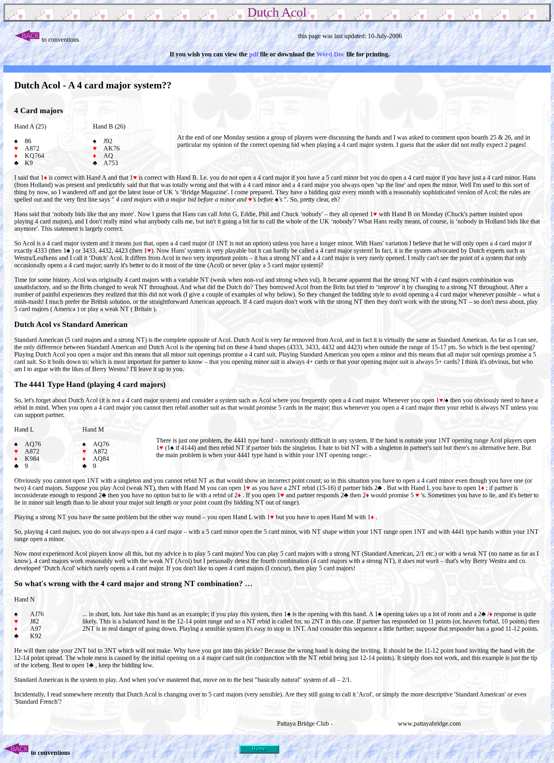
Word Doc (330, 54)
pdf (254, 54)
